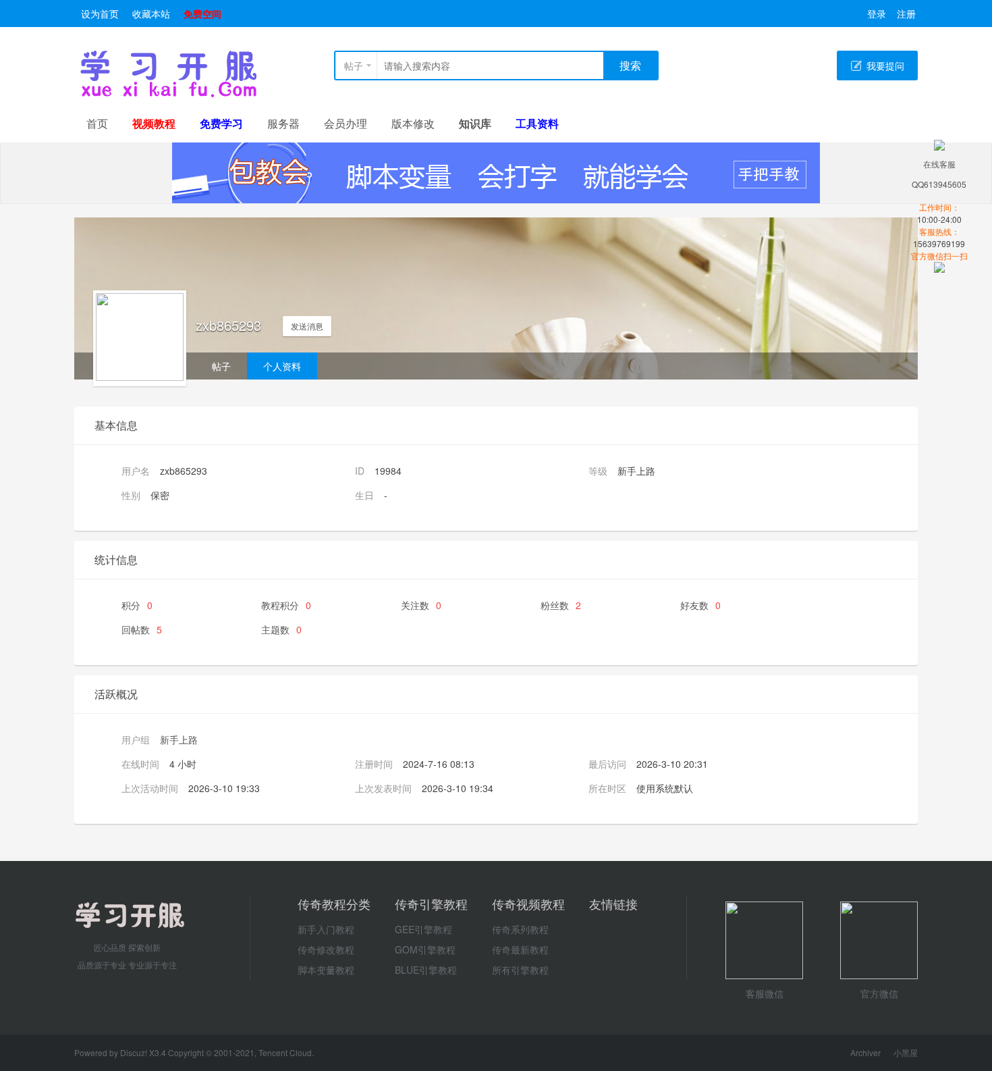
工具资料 (537, 123)
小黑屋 (905, 1052)
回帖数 (141, 629)
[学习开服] (168, 94)
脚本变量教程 (326, 969)
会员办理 (345, 123)
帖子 (353, 65)
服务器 (283, 123)
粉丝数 (561, 605)
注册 (906, 13)
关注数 (421, 605)
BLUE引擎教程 (426, 969)
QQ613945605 (939, 184)
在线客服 (939, 163)
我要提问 (885, 65)
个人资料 (282, 366)
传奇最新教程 (520, 949)
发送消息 (307, 326)
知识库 (475, 123)
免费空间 (202, 13)
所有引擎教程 (520, 969)
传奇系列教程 (520, 929)
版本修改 (413, 123)
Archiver (865, 1052)
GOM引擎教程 (425, 949)
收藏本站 (151, 13)
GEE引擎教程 (423, 929)
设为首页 (100, 13)
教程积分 (286, 605)
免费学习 (221, 123)
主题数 (281, 629)
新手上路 (179, 739)
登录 (876, 13)
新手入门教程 (326, 929)
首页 (97, 123)
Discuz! (134, 1052)
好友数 (700, 605)
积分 (137, 605)
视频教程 (153, 123)
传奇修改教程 (326, 949)
